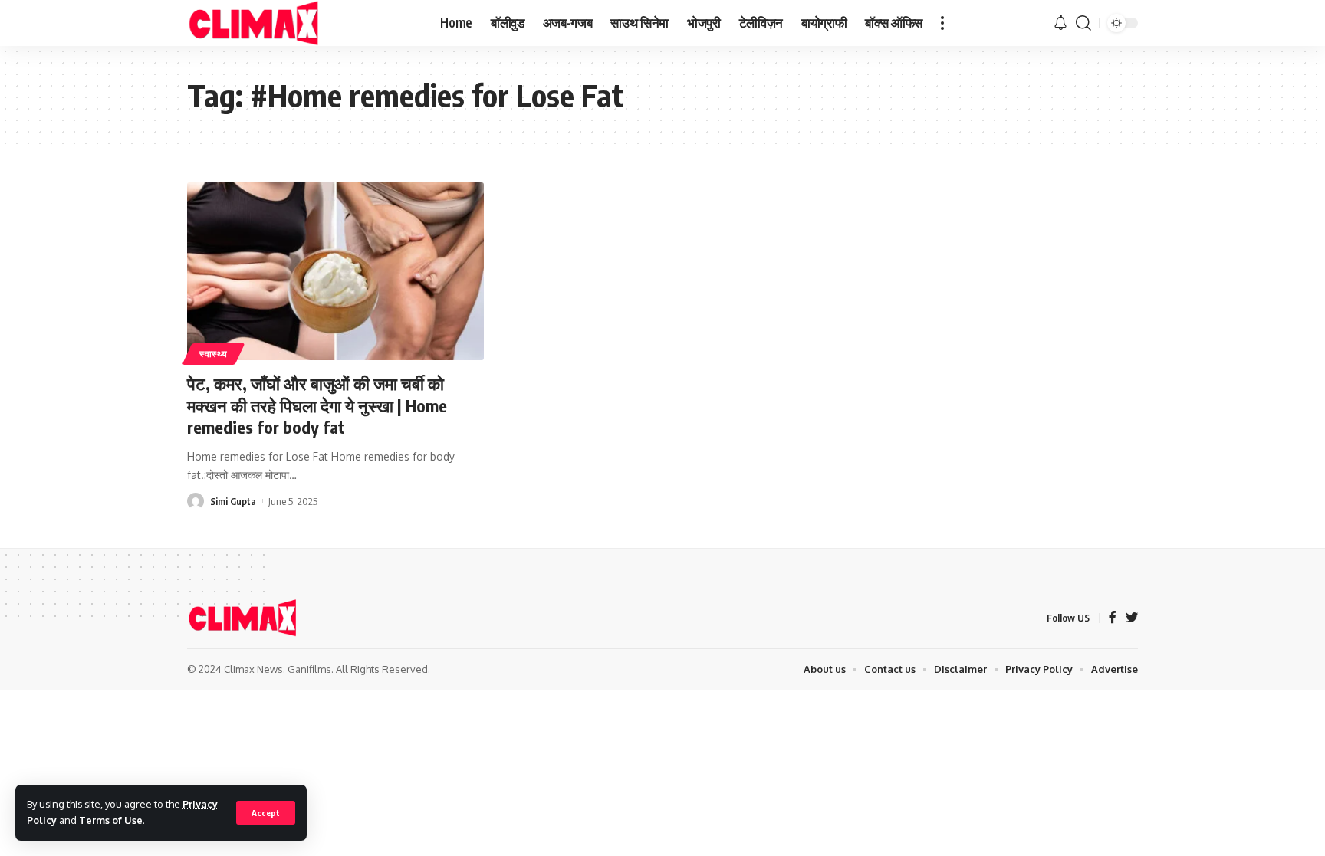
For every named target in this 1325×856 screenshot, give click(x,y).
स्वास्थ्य (213, 353)
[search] (1083, 23)
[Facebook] (1112, 618)
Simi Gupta (233, 501)
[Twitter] (1132, 618)
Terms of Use (111, 820)
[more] (942, 23)
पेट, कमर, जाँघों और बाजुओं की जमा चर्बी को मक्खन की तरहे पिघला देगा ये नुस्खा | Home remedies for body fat (317, 405)
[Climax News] (253, 23)
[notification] (1060, 23)
